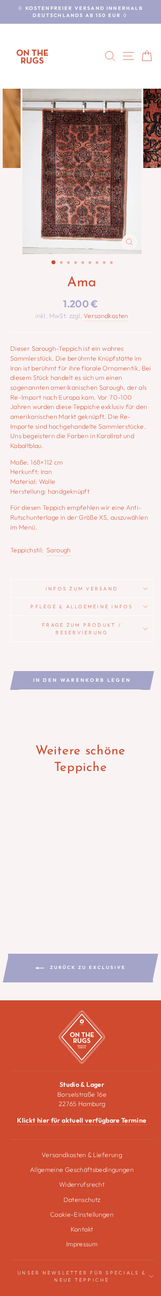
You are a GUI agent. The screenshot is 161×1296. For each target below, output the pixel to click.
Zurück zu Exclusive (87, 967)
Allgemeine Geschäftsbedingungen (82, 1170)
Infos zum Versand (82, 589)
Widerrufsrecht (82, 1184)
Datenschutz (82, 1200)
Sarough (59, 550)
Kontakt (82, 1229)
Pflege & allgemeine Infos (81, 606)
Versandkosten (106, 316)
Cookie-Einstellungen (82, 1214)
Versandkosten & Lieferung (82, 1155)
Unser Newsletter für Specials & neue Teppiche (81, 1276)
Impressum (81, 1244)
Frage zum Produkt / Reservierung (82, 628)
